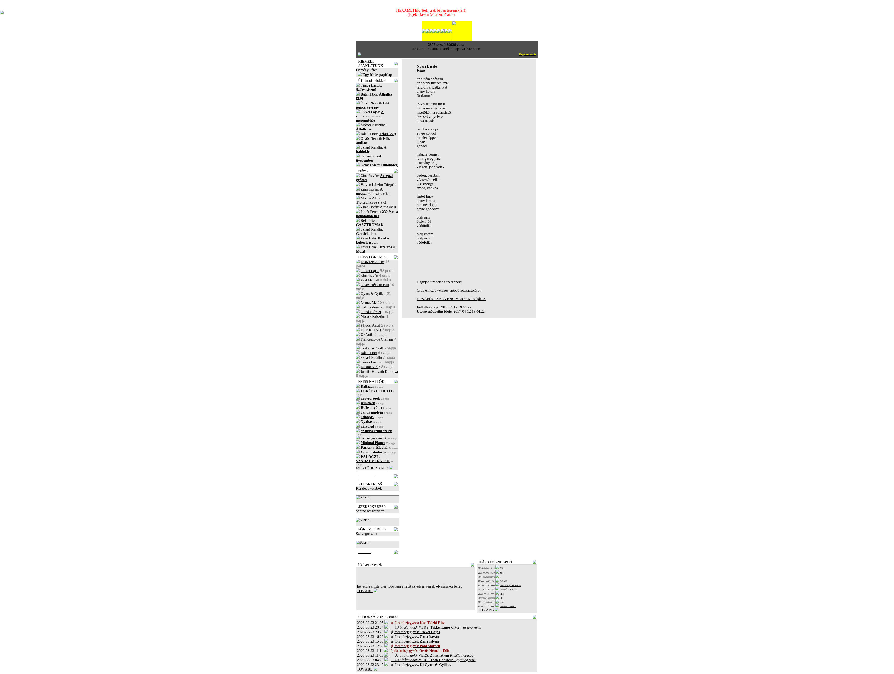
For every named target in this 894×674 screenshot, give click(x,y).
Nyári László (427, 66)
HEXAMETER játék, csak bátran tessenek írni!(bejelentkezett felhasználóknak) (431, 12)
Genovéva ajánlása (508, 589)
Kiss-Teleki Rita (372, 262)
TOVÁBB (365, 591)
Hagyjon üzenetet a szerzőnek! (439, 282)
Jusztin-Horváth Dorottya (379, 371)
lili (501, 598)
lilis (502, 593)
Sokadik (504, 581)
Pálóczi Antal (370, 325)
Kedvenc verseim (508, 606)
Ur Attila (367, 335)
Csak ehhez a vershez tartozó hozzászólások (449, 290)
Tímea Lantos (371, 362)
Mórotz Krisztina (373, 316)
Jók (501, 572)
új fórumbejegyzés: (415, 632)
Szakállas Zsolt (372, 348)
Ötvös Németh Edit (375, 285)
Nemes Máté (370, 302)
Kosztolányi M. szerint (510, 585)
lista (502, 602)
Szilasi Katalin (371, 357)
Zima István (369, 275)
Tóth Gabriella (371, 307)
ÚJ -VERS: (436, 627)
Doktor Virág (370, 367)
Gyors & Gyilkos (373, 294)
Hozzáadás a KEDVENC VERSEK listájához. (451, 299)
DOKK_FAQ (371, 330)
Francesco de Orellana (377, 339)
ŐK (501, 568)
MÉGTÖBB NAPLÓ (372, 468)
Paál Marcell (370, 280)
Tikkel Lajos (370, 271)
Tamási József (371, 312)
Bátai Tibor (369, 353)
